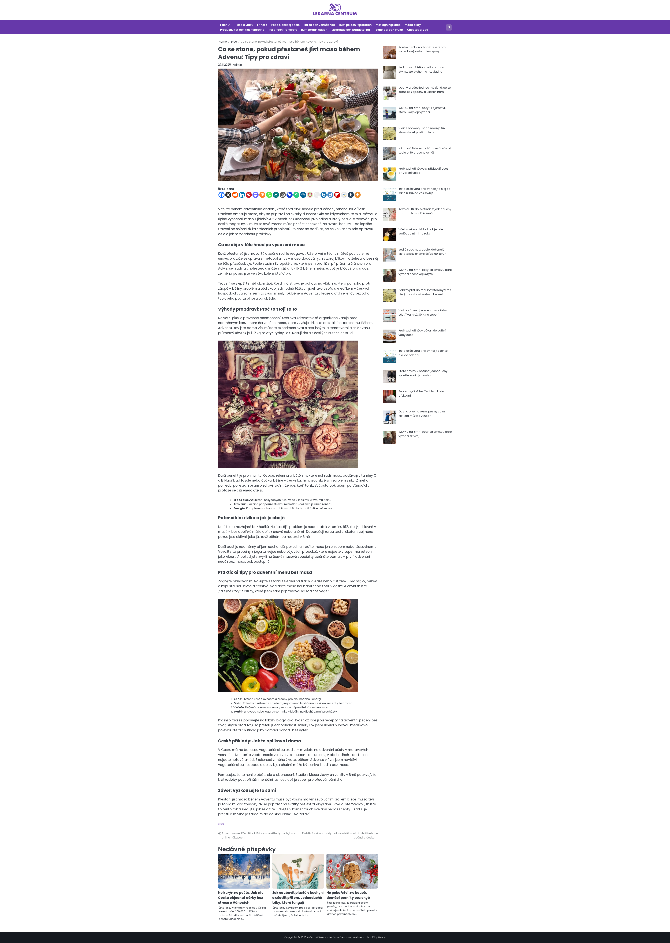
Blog (221, 823)
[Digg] (303, 195)
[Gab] (296, 195)
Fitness (262, 25)
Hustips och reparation (355, 25)
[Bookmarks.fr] (310, 195)
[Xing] (276, 195)
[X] (228, 195)
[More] (358, 195)
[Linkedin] (242, 195)
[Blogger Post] (283, 195)
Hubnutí (225, 25)
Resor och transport (283, 30)
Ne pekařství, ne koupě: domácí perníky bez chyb (348, 895)
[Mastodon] (255, 195)
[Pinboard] (289, 195)
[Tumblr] (351, 195)
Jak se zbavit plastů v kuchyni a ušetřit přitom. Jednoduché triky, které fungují (297, 897)
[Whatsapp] (269, 195)
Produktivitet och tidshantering (242, 30)
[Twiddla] (317, 195)
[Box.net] (324, 195)
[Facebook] (221, 195)
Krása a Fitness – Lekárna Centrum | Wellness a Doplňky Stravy (346, 937)
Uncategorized (417, 30)
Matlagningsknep (388, 25)
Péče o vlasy (244, 25)
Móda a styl (413, 25)
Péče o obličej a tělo (285, 25)
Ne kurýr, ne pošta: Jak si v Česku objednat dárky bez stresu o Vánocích (240, 897)
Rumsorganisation (314, 30)
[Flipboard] (337, 195)
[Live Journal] (344, 195)
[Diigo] (330, 195)
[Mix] (262, 195)
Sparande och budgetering (351, 30)
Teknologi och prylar (388, 30)
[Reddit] (235, 195)
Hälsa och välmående (319, 25)
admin (237, 65)
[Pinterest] (249, 195)
